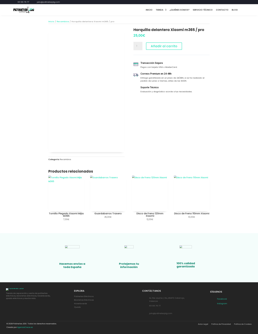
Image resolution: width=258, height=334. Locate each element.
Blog (235, 9)
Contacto (222, 9)
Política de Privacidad (221, 324)
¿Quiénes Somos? (179, 9)
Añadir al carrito (164, 46)
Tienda (159, 9)
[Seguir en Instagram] (243, 2)
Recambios (63, 21)
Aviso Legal (203, 324)
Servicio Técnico (203, 9)
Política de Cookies (243, 324)
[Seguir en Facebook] (238, 2)
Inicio (149, 9)
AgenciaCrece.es (25, 327)
